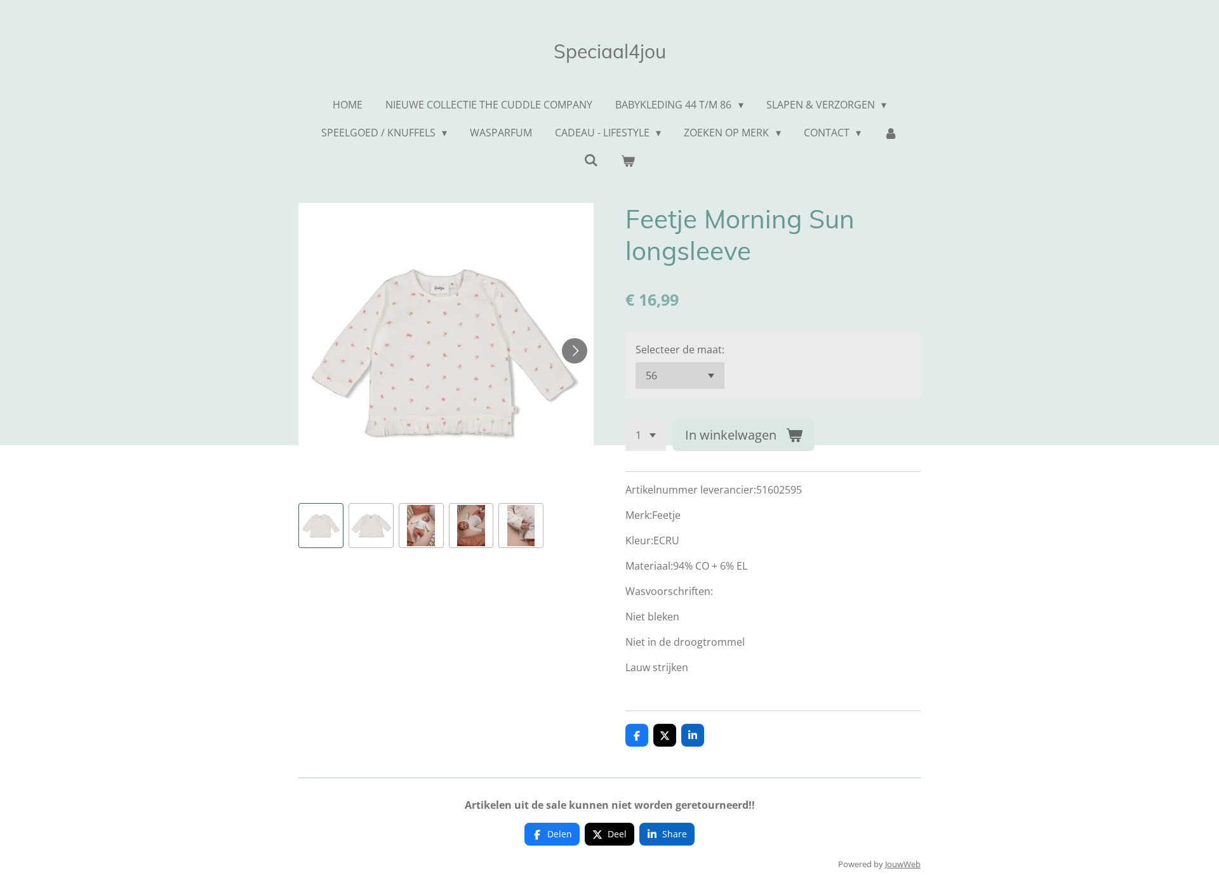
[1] (645, 435)
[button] (320, 525)
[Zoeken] (591, 160)
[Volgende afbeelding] (574, 350)
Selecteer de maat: (680, 350)
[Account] (891, 132)
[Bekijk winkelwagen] (628, 160)
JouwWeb (903, 864)
